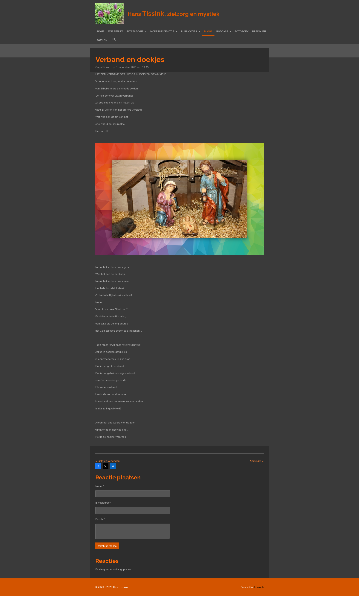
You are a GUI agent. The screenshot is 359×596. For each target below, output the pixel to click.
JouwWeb (259, 587)
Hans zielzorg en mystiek (174, 14)
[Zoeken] (114, 39)
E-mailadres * (103, 502)
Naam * (99, 485)
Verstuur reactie (107, 545)
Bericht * (100, 519)
